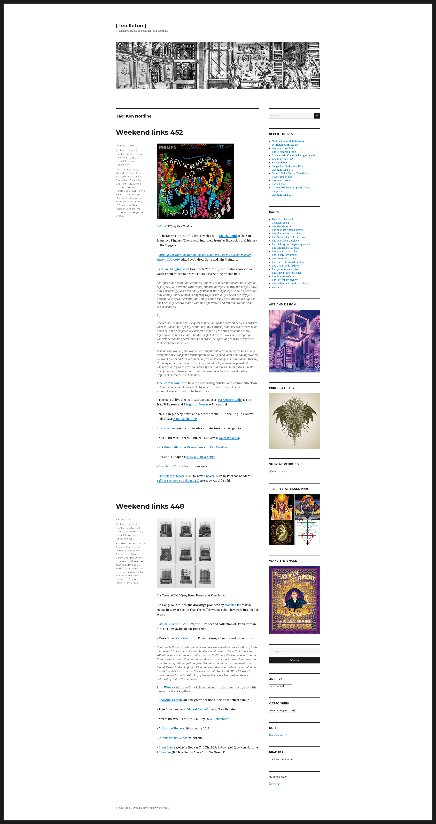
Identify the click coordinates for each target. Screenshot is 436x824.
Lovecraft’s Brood (282, 177)
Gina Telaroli (122, 561)
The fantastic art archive (285, 247)
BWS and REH (279, 162)
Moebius (230, 605)
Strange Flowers (173, 728)
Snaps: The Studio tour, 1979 (287, 166)
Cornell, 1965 (279, 184)
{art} (134, 150)
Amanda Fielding (185, 418)
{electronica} (123, 157)
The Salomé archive (283, 276)
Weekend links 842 (282, 159)
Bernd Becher (124, 543)
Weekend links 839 (282, 194)
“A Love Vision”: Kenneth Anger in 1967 (293, 155)
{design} (130, 154)
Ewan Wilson (168, 428)
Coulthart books (280, 222)
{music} (120, 161)
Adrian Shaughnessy (173, 269)
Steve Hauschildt (217, 719)
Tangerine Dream (196, 404)
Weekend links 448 (150, 506)
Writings (277, 287)
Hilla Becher (137, 561)
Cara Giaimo (184, 638)
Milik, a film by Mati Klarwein (288, 141)
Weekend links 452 (149, 132)
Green (223, 747)
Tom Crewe (132, 582)
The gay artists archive (284, 251)
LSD (118, 205)
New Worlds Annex (282, 226)
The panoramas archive (285, 269)
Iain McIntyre (138, 190)
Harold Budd (123, 190)
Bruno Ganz (195, 447)
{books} (120, 154)
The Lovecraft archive (284, 258)
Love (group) (135, 201)
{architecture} (123, 150)
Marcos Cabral (229, 437)
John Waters (165, 687)
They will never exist (200, 457)
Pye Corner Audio (230, 399)
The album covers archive (286, 233)
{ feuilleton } (131, 25)
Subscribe (294, 660)
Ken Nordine (218, 447)
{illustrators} (135, 531)
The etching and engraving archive (291, 244)
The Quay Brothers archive (286, 272)
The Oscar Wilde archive (285, 265)
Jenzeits (120, 568)
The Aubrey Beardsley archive (288, 237)
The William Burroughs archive (289, 283)
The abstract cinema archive (288, 230)
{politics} (130, 161)
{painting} (130, 535)
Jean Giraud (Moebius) (128, 564)
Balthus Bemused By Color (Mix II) (178, 480)
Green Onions (167, 747)
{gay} (134, 157)
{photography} (124, 538)
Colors (161, 226)
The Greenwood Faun (284, 152)
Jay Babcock (123, 194)
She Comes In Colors (171, 476)
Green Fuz (165, 752)
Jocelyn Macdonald (170, 383)
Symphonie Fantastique (285, 144)
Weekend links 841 (282, 169)
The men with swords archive (288, 262)
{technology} (123, 164)
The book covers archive (285, 240)
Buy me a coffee (278, 735)
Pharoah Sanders (125, 208)
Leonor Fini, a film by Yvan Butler (290, 173)
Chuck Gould (228, 235)
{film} (119, 531)
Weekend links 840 (282, 180)
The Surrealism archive (285, 280)
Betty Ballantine (175, 447)
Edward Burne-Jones (200, 709)
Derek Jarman (124, 550)
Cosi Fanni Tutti (170, 466)
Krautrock (121, 201)
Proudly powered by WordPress (151, 807)
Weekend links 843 (282, 148)
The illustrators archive (285, 255)
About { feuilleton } (282, 219)
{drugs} (140, 154)
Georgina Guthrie (171, 700)
